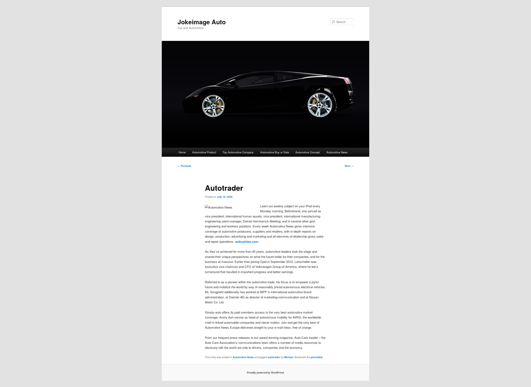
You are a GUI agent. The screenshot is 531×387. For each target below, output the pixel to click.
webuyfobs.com (246, 241)
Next (349, 166)
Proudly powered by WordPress (265, 372)
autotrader (274, 357)
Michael (288, 357)
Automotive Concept (307, 152)
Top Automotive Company (238, 152)
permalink (317, 357)
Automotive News (337, 152)
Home (182, 152)
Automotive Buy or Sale (274, 152)
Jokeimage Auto (202, 21)
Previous (184, 166)
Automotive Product (204, 152)
